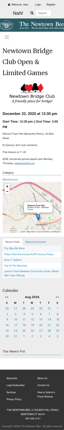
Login (38, 4)
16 (7, 325)
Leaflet (22, 231)
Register (50, 4)
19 (32, 325)
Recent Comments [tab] (36, 241)
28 (24, 308)
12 (32, 319)
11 (24, 319)
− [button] (7, 191)
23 (7, 330)
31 (49, 308)
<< (6, 297)
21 (49, 325)
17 (15, 325)
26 (7, 308)
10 (15, 319)
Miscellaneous (10, 179)
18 (24, 325)
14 (49, 319)
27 (15, 308)
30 (40, 308)
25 (24, 330)
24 (15, 330)
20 (40, 325)
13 (40, 319)
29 (32, 308)
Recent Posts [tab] (12, 241)
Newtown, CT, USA (17, 13)
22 (57, 325)
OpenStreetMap (43, 231)
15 (57, 319)
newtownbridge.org (24, 163)
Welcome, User (20, 4)
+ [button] (7, 186)
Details (30, 209)
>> (57, 297)
